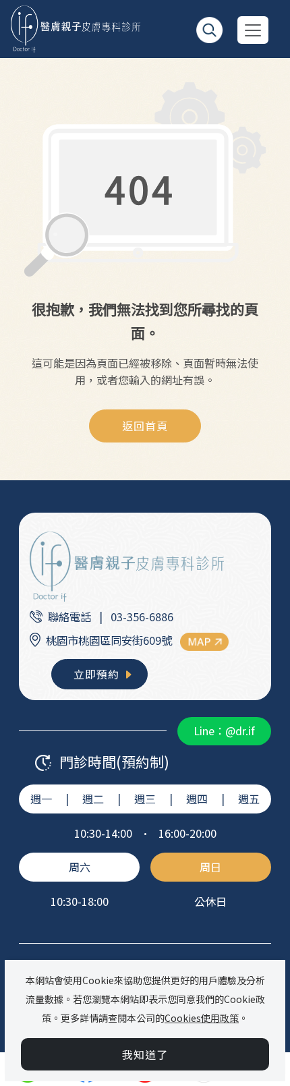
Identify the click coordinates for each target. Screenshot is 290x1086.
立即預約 (98, 674)
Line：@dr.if (224, 730)
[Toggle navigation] (252, 30)
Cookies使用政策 (202, 1018)
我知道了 (145, 1054)
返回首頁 (145, 426)
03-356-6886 (142, 616)
